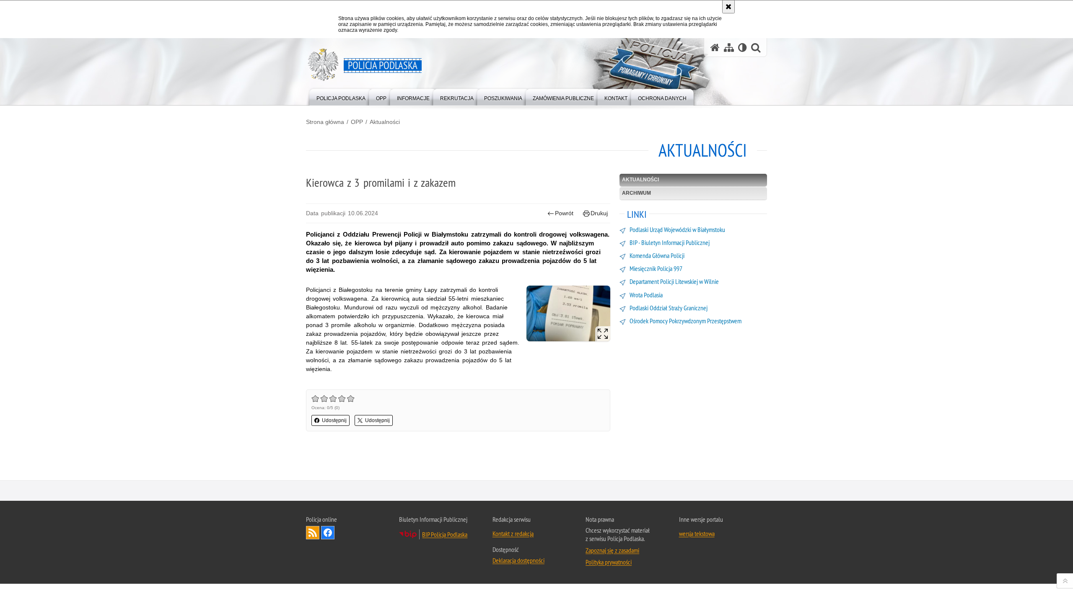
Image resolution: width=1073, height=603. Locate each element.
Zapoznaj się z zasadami (612, 550)
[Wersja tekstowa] (742, 47)
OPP (357, 122)
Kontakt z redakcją (513, 533)
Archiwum (636, 193)
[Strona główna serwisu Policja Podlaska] (715, 47)
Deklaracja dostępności (518, 560)
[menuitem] (341, 97)
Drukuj (599, 213)
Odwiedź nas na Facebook (327, 532)
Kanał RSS (312, 532)
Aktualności (385, 122)
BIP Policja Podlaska (444, 534)
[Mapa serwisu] (729, 47)
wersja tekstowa (697, 533)
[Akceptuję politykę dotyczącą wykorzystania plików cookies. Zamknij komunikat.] (728, 6)
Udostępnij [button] (334, 420)
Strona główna (325, 122)
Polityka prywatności (609, 562)
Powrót (564, 213)
